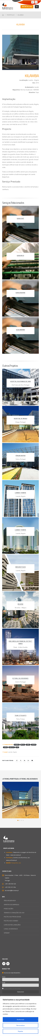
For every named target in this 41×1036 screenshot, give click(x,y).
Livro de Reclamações (12, 925)
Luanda (5, 747)
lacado (28, 744)
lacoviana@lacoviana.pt (12, 890)
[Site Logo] (7, 5)
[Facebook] (32, 2)
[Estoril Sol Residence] (20, 684)
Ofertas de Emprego (11, 904)
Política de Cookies (11, 920)
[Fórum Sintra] (20, 461)
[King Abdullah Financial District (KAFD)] (20, 647)
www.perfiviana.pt (11, 860)
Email (32, 760)
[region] (20, 1016)
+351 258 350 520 (10, 884)
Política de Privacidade (12, 916)
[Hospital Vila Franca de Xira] (20, 387)
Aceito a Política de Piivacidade (12, 988)
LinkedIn (24, 760)
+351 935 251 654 (10, 887)
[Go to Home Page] (3, 15)
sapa (17, 747)
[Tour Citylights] (20, 721)
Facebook (16, 760)
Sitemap (7, 933)
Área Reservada (10, 900)
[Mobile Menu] (37, 6)
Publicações (8, 908)
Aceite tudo (20, 1019)
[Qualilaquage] (20, 298)
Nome (3, 977)
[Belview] (20, 609)
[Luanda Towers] (20, 535)
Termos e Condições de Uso (14, 912)
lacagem (34, 744)
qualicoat (11, 747)
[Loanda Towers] (20, 498)
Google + (28, 760)
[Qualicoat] (20, 224)
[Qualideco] (20, 261)
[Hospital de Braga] (20, 424)
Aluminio (16, 744)
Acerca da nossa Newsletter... (12, 973)
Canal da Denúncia (11, 929)
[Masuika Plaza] (20, 572)
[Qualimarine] (20, 335)
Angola (22, 744)
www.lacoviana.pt (15, 855)
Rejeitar (20, 1031)
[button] (18, 820)
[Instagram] (36, 2)
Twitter (20, 760)
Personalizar (20, 1025)
